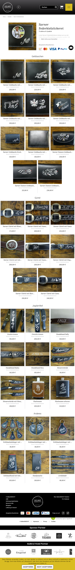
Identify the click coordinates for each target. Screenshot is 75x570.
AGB (7, 499)
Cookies (53, 521)
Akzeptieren (28, 567)
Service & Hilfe (9, 503)
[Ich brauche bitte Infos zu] (71, 47)
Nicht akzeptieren (44, 567)
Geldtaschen (37, 56)
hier (8, 561)
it (18, 7)
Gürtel (37, 198)
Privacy (45, 521)
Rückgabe (8, 505)
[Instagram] (68, 513)
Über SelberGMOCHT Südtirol (61, 497)
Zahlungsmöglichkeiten (12, 501)
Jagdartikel (37, 305)
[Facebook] (63, 513)
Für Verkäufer (65, 499)
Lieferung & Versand (11, 507)
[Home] (8, 7)
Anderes (37, 413)
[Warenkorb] (61, 7)
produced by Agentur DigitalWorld (64, 518)
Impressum (36, 521)
